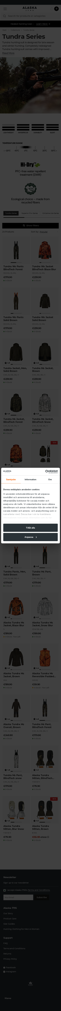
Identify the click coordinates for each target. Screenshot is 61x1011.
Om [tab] (50, 479)
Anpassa (29, 537)
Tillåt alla (30, 528)
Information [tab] (30, 479)
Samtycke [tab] (11, 479)
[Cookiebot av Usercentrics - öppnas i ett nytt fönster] (45, 471)
